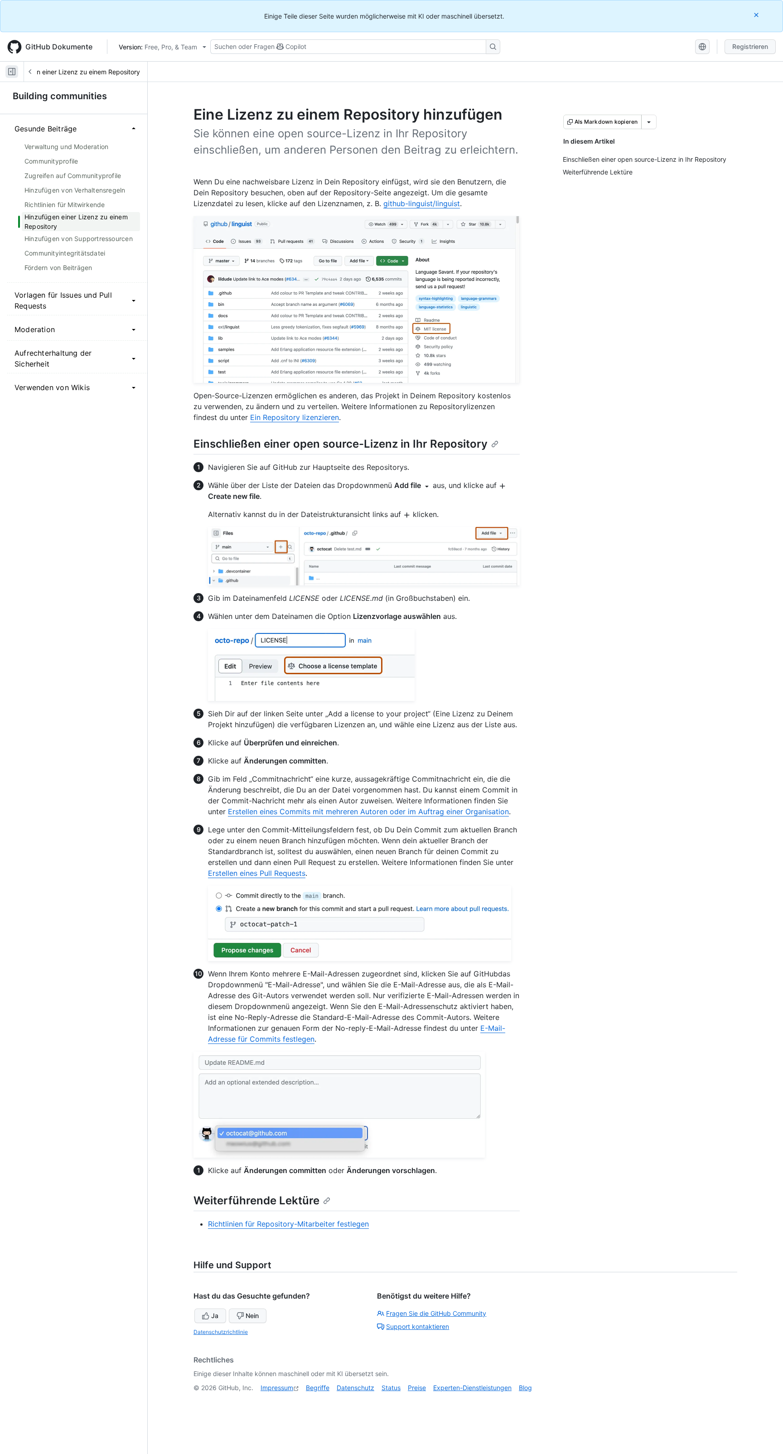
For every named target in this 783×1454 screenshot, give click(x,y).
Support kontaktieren (417, 1326)
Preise (417, 1387)
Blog (525, 1387)
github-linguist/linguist (421, 203)
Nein (252, 1315)
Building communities (60, 96)
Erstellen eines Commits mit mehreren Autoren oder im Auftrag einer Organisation (368, 811)
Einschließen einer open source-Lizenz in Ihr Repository (340, 443)
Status (391, 1387)
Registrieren (750, 46)
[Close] (757, 15)
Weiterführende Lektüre (256, 1200)
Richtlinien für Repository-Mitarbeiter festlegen (288, 1223)
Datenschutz (355, 1387)
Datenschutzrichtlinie (220, 1331)
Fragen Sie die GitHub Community (436, 1313)
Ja (214, 1315)
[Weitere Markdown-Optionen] (649, 122)
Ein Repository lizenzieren (294, 417)
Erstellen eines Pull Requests (256, 873)
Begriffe (317, 1387)
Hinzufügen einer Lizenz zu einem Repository (73, 72)
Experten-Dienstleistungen (472, 1387)
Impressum (277, 1387)
